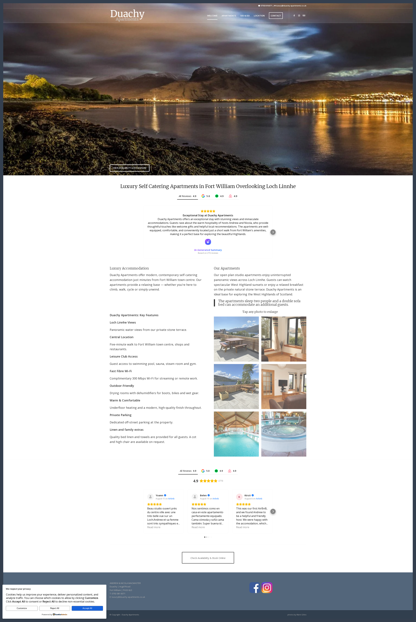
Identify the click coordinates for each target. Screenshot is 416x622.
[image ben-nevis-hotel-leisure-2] (237, 435)
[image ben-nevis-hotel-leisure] (285, 435)
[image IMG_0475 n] (237, 388)
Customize (22, 608)
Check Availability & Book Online (129, 168)
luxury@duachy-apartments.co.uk (291, 5)
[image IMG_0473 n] (237, 340)
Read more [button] (153, 527)
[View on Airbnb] (150, 497)
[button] (143, 232)
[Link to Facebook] (294, 15)
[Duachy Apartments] (127, 15)
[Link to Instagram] (299, 15)
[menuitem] (212, 15)
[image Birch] (285, 340)
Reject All (54, 608)
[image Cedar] (285, 388)
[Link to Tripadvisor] (303, 15)
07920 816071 (266, 5)
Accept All (87, 608)
